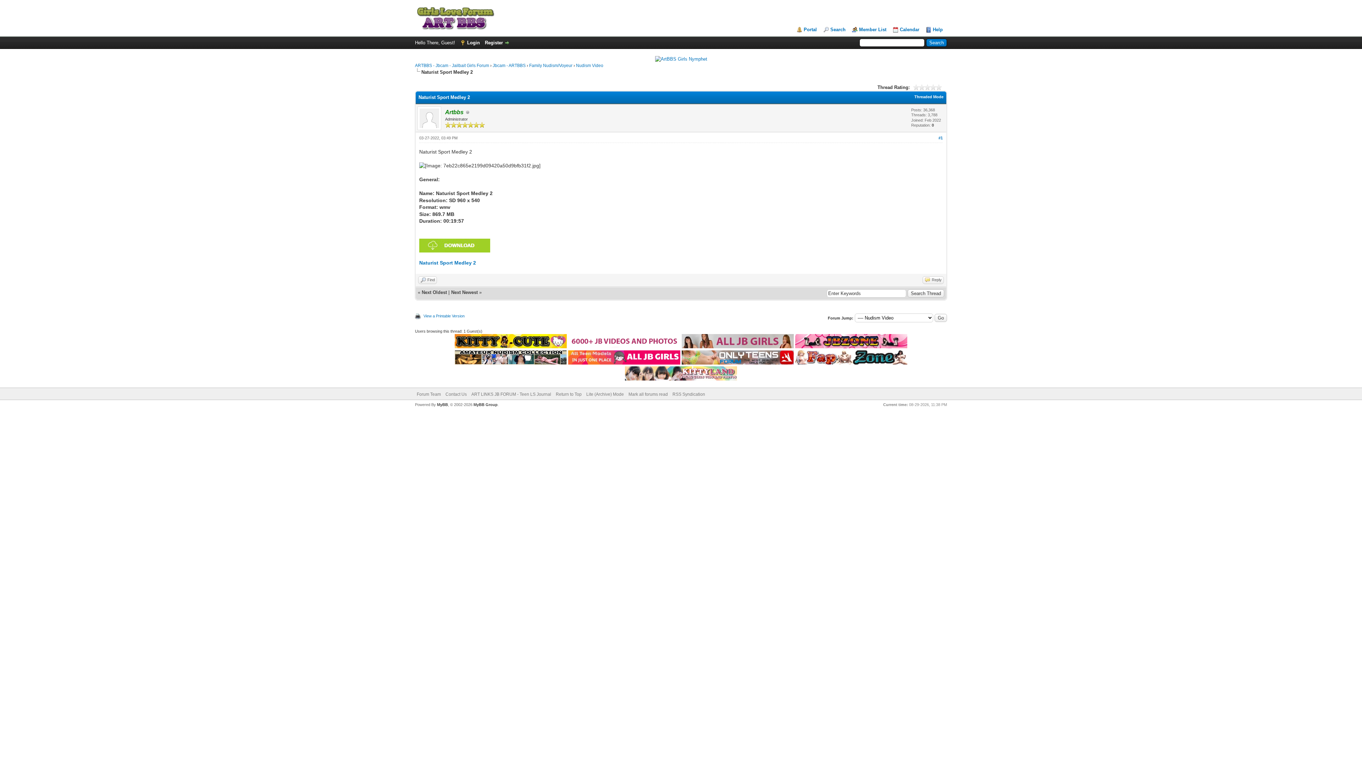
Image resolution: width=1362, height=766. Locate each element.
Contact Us (456, 394)
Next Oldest (434, 292)
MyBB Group (486, 405)
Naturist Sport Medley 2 (447, 263)
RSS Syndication (688, 394)
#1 (941, 138)
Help (938, 29)
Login (473, 42)
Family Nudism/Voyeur (550, 65)
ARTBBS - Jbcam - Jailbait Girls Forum (452, 65)
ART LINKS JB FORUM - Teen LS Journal (511, 394)
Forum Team (429, 394)
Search (838, 29)
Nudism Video (589, 65)
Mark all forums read (648, 394)
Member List (872, 29)
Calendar (909, 29)
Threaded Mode (928, 97)
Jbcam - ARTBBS (509, 65)
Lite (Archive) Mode (605, 394)
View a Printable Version (444, 316)
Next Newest (464, 292)
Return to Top (569, 394)
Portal (810, 29)
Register (494, 42)
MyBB (442, 405)
